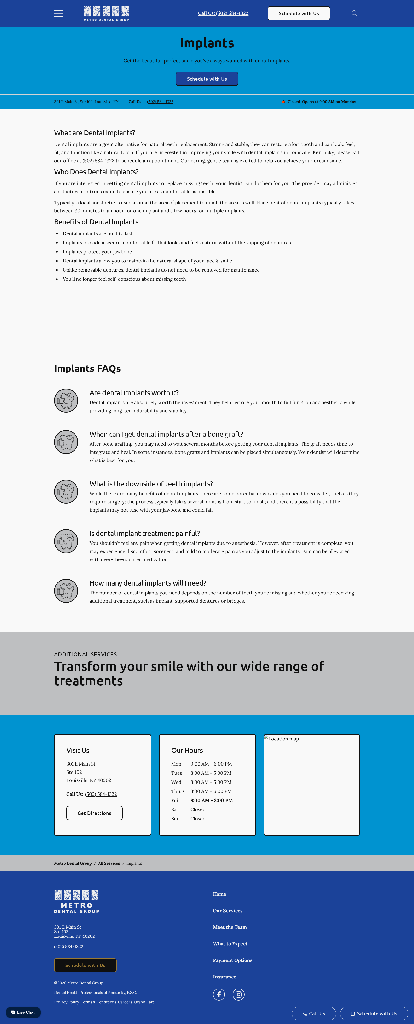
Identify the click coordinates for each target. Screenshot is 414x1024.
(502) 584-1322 (160, 101)
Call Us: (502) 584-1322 (223, 13)
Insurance (224, 977)
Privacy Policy (66, 1002)
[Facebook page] (219, 995)
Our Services (228, 910)
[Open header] (59, 13)
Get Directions (94, 813)
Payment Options (233, 960)
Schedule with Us (299, 13)
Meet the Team (230, 927)
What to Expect (230, 944)
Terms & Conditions (98, 1002)
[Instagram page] (239, 995)
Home (219, 894)
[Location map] (311, 785)
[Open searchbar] (354, 13)
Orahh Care (144, 1002)
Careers (125, 1002)
